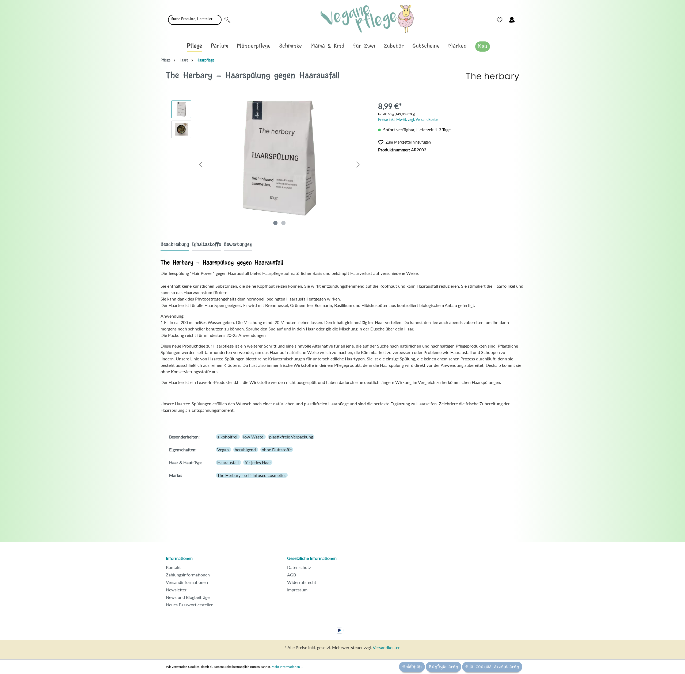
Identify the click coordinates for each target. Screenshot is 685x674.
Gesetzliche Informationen (312, 558)
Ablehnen (412, 666)
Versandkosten (387, 647)
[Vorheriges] (201, 164)
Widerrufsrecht (301, 582)
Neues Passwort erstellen (190, 604)
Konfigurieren (443, 666)
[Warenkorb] (521, 18)
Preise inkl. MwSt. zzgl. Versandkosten (409, 119)
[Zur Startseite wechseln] (367, 19)
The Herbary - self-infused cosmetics (251, 475)
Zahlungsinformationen (188, 574)
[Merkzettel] (499, 20)
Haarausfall (228, 462)
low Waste (253, 436)
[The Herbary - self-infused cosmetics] (492, 76)
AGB (291, 574)
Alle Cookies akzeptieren (492, 666)
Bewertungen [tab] (238, 244)
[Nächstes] (358, 164)
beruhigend (246, 449)
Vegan (223, 449)
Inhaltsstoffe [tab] (206, 244)
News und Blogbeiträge (188, 597)
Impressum (297, 589)
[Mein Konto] (512, 20)
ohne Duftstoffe (277, 449)
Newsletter (176, 589)
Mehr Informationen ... (287, 667)
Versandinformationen (187, 582)
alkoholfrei (227, 436)
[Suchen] (227, 20)
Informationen (179, 558)
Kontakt (173, 567)
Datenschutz (299, 567)
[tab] (175, 244)
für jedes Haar (258, 462)
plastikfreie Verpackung (291, 436)
